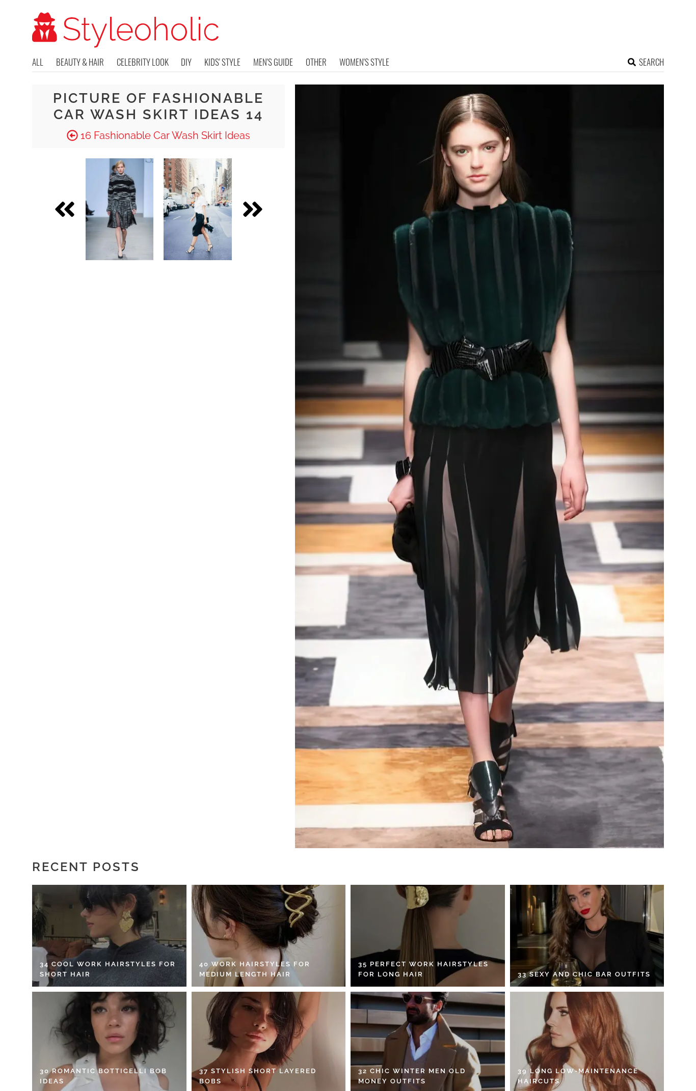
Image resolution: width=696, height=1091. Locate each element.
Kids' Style (222, 61)
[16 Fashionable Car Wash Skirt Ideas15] (197, 209)
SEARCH (651, 61)
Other (316, 61)
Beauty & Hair (80, 61)
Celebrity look (143, 61)
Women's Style (364, 61)
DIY (186, 61)
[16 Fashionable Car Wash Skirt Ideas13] (119, 209)
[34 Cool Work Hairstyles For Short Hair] (109, 936)
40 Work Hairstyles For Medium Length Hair (254, 969)
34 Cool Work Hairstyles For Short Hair (108, 969)
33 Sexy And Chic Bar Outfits (584, 974)
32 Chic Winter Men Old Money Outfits (412, 1076)
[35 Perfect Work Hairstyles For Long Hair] (428, 936)
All (37, 61)
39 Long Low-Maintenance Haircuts (578, 1076)
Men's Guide (273, 61)
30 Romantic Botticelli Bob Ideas (103, 1076)
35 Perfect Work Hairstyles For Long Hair (423, 969)
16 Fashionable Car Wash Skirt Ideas (164, 135)
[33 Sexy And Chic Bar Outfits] (587, 936)
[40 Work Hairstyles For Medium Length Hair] (269, 936)
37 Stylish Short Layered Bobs (257, 1076)
